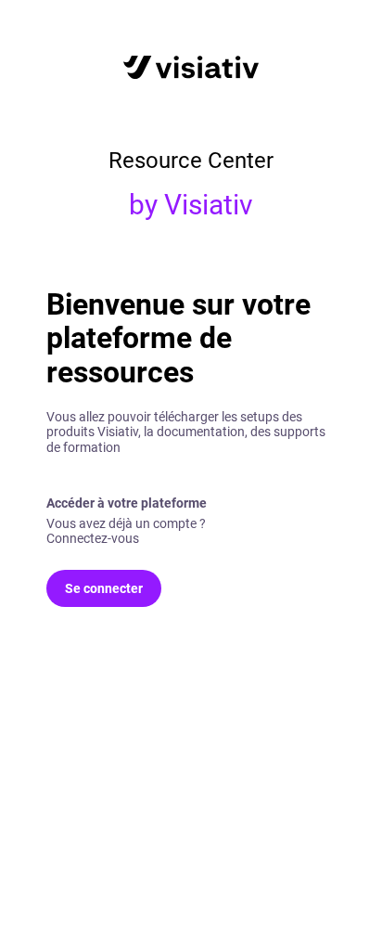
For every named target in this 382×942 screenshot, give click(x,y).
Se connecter (104, 588)
